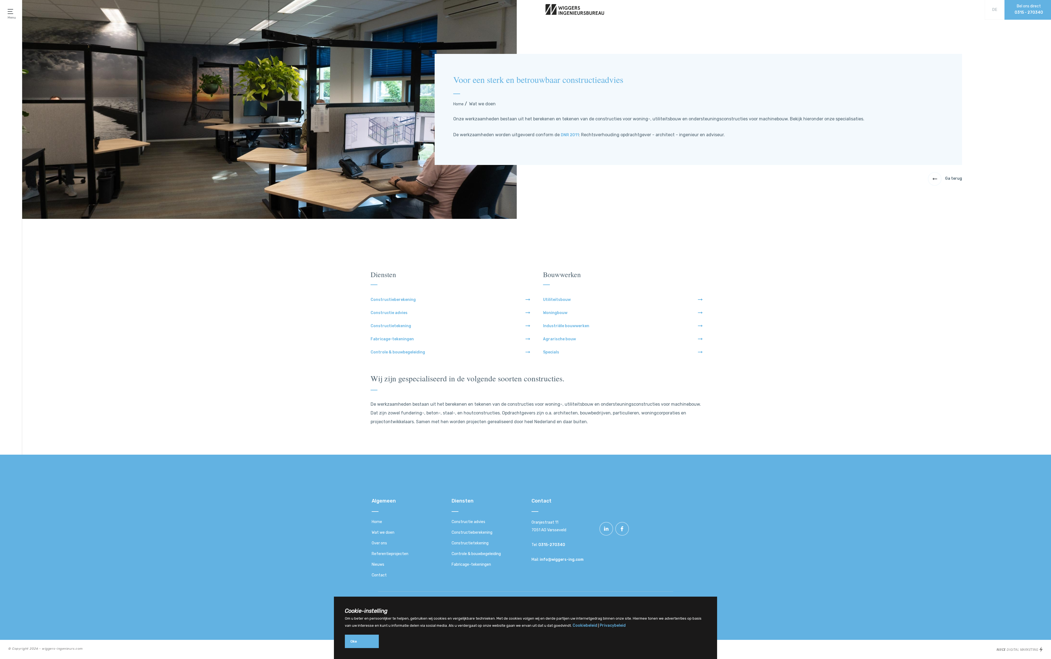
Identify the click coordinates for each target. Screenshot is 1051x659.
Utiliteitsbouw (557, 299)
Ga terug (953, 178)
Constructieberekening (393, 299)
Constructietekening (391, 326)
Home (458, 104)
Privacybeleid (613, 625)
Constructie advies (389, 312)
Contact (379, 575)
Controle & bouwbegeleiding (398, 352)
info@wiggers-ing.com (562, 559)
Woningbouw (555, 312)
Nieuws (378, 564)
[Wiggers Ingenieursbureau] (574, 13)
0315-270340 (551, 544)
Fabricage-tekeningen (392, 339)
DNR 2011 (570, 135)
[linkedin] (606, 534)
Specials (551, 352)
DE (994, 9)
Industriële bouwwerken (566, 326)
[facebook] (622, 534)
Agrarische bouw (559, 339)
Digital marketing (1018, 649)
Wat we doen (383, 532)
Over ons (379, 543)
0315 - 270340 (1029, 12)
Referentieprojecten (390, 553)
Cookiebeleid (585, 625)
